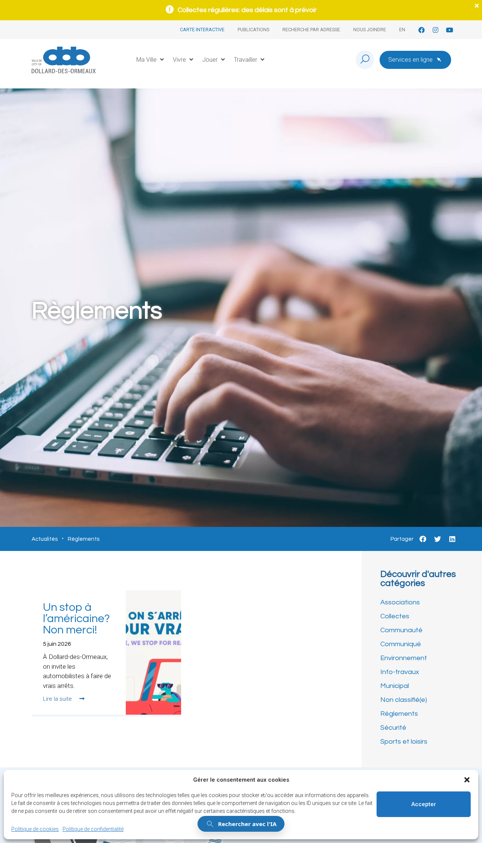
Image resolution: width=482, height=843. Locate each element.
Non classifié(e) (403, 699)
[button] (467, 780)
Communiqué (400, 644)
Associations (400, 602)
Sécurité (393, 727)
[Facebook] (421, 30)
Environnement (403, 658)
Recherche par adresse (311, 29)
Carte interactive (202, 29)
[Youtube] (449, 30)
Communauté (401, 630)
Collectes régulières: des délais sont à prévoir (247, 10)
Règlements (399, 713)
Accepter (423, 804)
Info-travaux (399, 672)
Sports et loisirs (403, 741)
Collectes (394, 616)
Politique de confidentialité (93, 829)
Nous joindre (369, 29)
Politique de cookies (35, 829)
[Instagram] (435, 30)
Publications (253, 29)
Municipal (394, 685)
